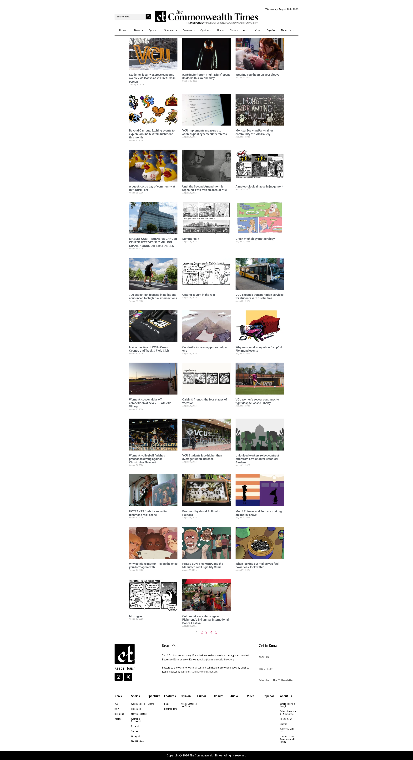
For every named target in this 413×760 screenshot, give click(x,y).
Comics (234, 30)
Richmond (119, 713)
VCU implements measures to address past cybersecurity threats (204, 132)
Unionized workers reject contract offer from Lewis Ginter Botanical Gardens (257, 459)
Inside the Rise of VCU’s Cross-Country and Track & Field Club (149, 348)
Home (122, 30)
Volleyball (135, 736)
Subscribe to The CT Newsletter (276, 680)
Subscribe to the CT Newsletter (288, 713)
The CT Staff (266, 668)
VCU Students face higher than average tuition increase (202, 457)
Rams (167, 703)
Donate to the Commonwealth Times (287, 739)
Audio (246, 30)
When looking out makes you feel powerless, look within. (257, 565)
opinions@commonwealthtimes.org (199, 671)
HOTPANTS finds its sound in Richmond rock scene (148, 513)
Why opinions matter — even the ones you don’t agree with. (153, 565)
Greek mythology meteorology (255, 238)
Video (258, 30)
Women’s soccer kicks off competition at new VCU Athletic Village (150, 403)
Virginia (118, 718)
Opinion (204, 30)
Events (151, 703)
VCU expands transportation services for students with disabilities (259, 296)
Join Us (283, 724)
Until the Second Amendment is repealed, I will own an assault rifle (204, 188)
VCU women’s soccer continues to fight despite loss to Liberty (257, 401)
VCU (117, 703)
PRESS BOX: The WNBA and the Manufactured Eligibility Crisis (202, 565)
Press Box (136, 708)
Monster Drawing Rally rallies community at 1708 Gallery (254, 132)
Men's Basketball (139, 713)
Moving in (135, 616)
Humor (220, 30)
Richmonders (170, 708)
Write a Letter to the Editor (189, 705)
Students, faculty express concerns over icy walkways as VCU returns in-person (153, 78)
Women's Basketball (136, 720)
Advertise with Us (287, 730)
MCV (117, 708)
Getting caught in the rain (198, 294)
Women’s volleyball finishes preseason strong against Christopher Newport (147, 459)
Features (187, 30)
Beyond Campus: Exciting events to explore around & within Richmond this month (152, 134)
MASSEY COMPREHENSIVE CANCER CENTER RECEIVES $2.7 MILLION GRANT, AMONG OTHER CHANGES (153, 242)
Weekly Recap (138, 703)
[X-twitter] (128, 677)
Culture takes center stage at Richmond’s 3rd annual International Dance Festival (205, 619)
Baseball (135, 726)
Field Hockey (137, 741)
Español (271, 30)
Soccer (134, 731)
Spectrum (169, 30)
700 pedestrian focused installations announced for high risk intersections (153, 296)
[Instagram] (119, 677)
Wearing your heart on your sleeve (257, 74)
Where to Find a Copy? (287, 705)
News (137, 30)
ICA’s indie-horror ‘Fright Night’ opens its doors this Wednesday (206, 76)
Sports (152, 30)
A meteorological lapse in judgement (259, 186)
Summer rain (190, 238)
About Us (286, 30)
